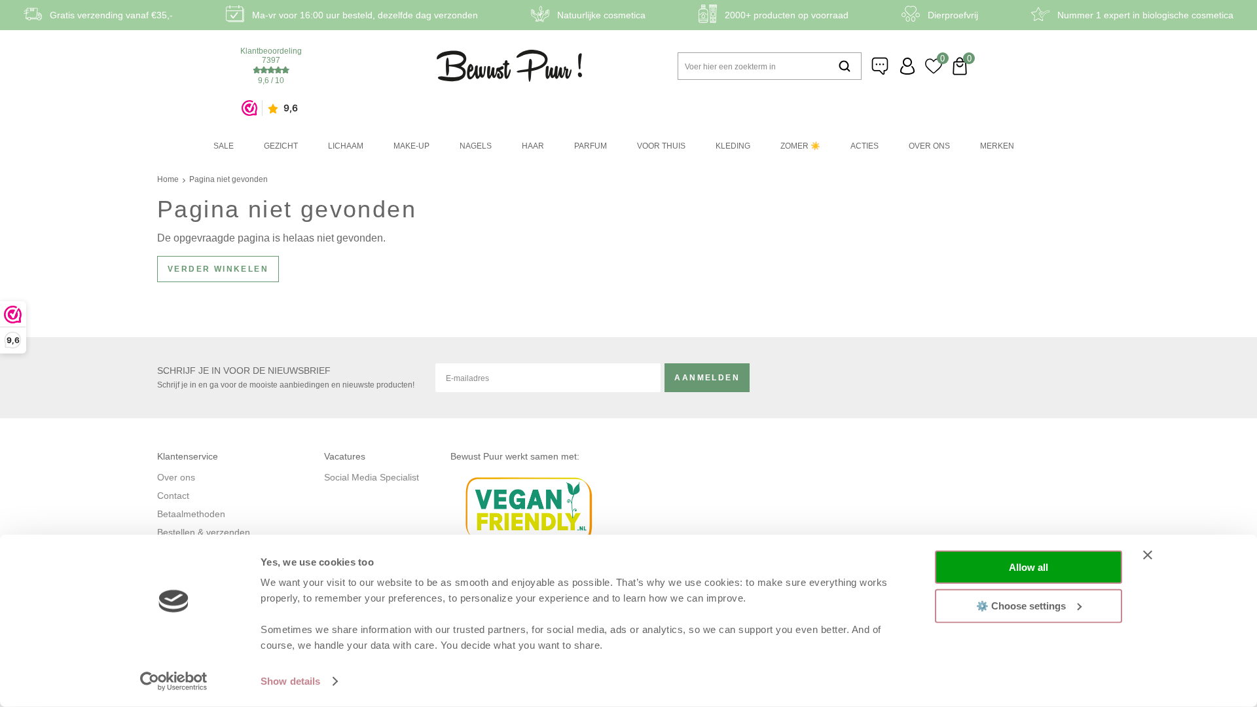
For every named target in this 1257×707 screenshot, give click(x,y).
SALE (223, 146)
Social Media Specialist (371, 477)
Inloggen (907, 66)
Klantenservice (881, 66)
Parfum (590, 146)
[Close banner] (1147, 555)
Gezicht (281, 146)
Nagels (476, 146)
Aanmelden (707, 377)
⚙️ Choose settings (1021, 605)
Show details (290, 681)
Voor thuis (661, 146)
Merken (997, 146)
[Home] (509, 65)
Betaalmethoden (191, 514)
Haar (533, 146)
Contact (173, 495)
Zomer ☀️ (800, 146)
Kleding (733, 146)
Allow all (1028, 567)
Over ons (929, 146)
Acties (864, 146)
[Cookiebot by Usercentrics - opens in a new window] (174, 681)
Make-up (411, 146)
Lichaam (345, 146)
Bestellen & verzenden (203, 532)
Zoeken (844, 66)
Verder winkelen (218, 269)
